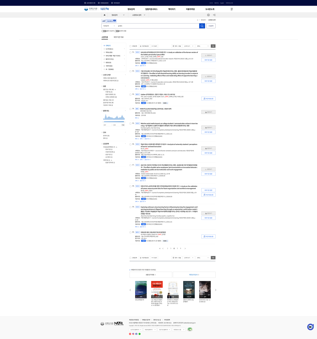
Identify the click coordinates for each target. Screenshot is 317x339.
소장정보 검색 (136, 15)
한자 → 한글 (178, 46)
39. (133, 207)
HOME (104, 14)
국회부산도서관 (229, 3)
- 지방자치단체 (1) (110, 152)
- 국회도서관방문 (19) (111, 97)
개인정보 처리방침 (134, 320)
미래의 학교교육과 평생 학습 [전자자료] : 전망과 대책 (155, 110)
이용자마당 (190, 9)
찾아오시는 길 (157, 320)
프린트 (208, 15)
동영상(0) (108, 62)
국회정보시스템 (177, 329)
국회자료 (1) (106, 160)
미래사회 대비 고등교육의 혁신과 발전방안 (153, 233)
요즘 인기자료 (150, 275)
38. (133, 186)
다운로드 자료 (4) (108, 105)
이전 (163, 248)
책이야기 (171, 9)
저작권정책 (167, 320)
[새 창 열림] (190, 329)
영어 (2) (105, 138)
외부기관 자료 (118, 37)
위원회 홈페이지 (149, 329)
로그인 (211, 3)
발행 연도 (106, 111)
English (222, 3)
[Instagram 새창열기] (133, 333)
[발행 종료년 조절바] (124, 122)
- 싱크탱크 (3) (108, 157)
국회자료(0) (109, 66)
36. (133, 144)
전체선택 (134, 46)
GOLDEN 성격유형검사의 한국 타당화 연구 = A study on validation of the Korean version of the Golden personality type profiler (169, 54)
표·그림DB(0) (110, 69)
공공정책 (106, 144)
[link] (208, 98)
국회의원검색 (117, 3)
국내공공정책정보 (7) (109, 147)
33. (133, 94)
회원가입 (216, 3)
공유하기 (214, 15)
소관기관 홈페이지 (134, 329)
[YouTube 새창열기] (130, 333)
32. (133, 71)
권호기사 (143, 66)
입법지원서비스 (151, 9)
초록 (137, 66)
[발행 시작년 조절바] (103, 122)
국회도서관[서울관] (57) (110, 78)
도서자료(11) (109, 49)
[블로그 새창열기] (140, 333)
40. (133, 232)
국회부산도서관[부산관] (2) (110, 81)
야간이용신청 (145, 46)
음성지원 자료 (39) (108, 102)
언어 (104, 132)
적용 (213, 46)
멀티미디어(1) (110, 59)
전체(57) (108, 45)
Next (215, 290)
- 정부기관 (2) (108, 149)
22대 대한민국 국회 (91, 3)
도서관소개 (209, 9)
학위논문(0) (109, 52)
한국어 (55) (106, 136)
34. (133, 108)
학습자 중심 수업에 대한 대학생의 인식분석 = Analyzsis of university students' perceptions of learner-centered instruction (169, 146)
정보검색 (131, 9)
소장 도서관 (107, 75)
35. (133, 123)
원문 (104, 86)
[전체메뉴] (232, 9)
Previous (130, 290)
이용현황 (164, 103)
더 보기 (155, 46)
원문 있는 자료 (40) (108, 89)
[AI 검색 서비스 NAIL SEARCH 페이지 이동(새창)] (109, 20)
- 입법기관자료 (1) (110, 162)
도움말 (155, 275)
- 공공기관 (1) (108, 154)
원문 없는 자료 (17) (108, 100)
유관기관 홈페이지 (163, 329)
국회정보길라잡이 (104, 3)
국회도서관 (90, 9)
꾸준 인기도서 (193, 275)
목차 (137, 118)
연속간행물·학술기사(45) (113, 56)
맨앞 (159, 248)
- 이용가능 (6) (108, 92)
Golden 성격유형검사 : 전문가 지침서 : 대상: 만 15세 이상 (162, 95)
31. (133, 52)
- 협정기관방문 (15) (110, 94)
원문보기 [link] (209, 55)
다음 (185, 248)
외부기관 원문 (208, 60)
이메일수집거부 (146, 320)
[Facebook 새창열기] (136, 333)
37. (133, 165)
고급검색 (210, 26)
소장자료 (105, 37)
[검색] (202, 25)
